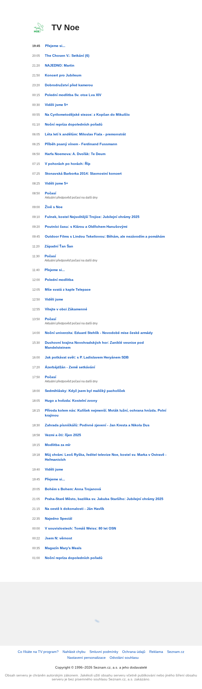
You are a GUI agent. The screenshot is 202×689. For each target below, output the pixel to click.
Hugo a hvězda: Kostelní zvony (71, 400)
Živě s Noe (54, 207)
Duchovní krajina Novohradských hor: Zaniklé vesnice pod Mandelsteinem (94, 345)
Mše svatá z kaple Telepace (68, 289)
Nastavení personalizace (86, 658)
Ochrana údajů (133, 652)
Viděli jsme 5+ (56, 105)
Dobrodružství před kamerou (69, 85)
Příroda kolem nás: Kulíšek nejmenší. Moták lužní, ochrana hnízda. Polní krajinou (105, 412)
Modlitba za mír (57, 445)
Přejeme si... (55, 46)
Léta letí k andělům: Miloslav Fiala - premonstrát (85, 134)
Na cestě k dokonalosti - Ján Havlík (74, 509)
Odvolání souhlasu (124, 658)
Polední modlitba (59, 280)
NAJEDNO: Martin (59, 65)
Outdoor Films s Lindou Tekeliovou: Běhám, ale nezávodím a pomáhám (105, 236)
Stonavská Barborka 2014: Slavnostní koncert (83, 173)
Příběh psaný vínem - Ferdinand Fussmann (81, 144)
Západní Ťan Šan (59, 246)
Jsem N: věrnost (58, 538)
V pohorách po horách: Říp (67, 164)
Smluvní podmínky (103, 652)
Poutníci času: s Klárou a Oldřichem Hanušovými (86, 227)
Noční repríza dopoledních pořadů (73, 124)
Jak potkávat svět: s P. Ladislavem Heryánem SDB (87, 357)
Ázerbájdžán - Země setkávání (70, 367)
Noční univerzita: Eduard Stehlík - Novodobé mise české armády (99, 333)
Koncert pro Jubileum (63, 75)
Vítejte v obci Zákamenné (66, 309)
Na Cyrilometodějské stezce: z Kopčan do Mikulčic (87, 114)
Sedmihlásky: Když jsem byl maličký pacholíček (85, 391)
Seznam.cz (175, 652)
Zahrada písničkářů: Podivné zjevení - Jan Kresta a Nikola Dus (97, 425)
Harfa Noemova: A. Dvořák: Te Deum (75, 154)
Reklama (156, 652)
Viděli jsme (54, 299)
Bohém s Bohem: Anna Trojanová (73, 489)
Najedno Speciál (58, 518)
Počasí (50, 193)
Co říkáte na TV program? (38, 652)
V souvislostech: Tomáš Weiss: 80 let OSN (80, 528)
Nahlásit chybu (74, 652)
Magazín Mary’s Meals (63, 548)
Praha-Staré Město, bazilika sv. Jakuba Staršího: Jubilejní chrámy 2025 (104, 499)
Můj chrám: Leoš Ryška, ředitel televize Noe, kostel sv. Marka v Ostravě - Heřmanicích (106, 457)
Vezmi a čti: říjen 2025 (63, 435)
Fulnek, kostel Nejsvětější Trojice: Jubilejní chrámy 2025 (92, 217)
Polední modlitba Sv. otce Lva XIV (73, 95)
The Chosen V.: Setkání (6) (67, 55)
